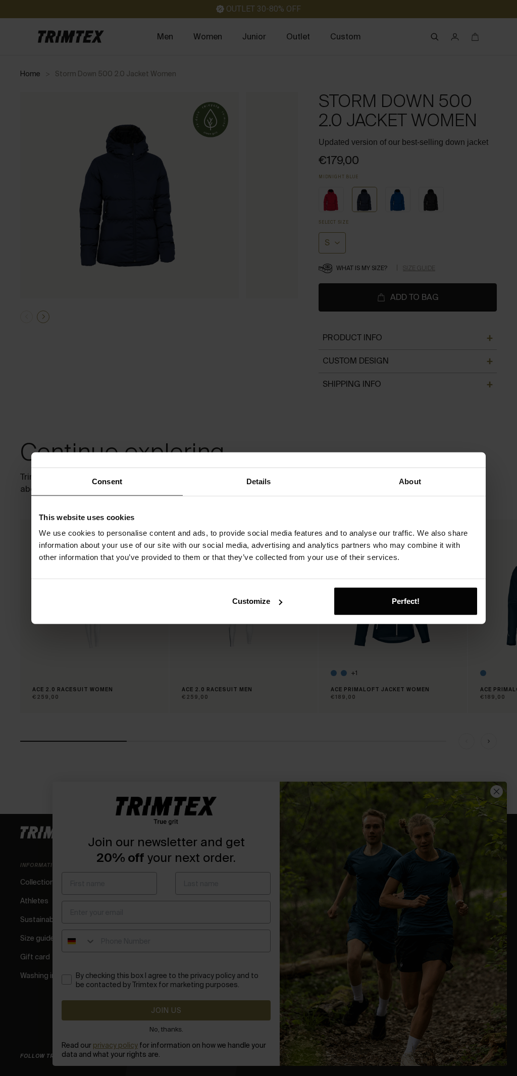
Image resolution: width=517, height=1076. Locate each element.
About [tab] (410, 481)
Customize (251, 601)
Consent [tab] (107, 481)
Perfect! (406, 601)
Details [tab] (258, 481)
